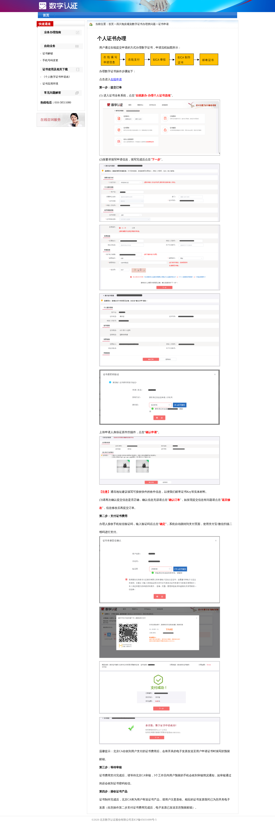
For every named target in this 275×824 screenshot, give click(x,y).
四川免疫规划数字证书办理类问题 (136, 24)
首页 (46, 15)
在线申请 (116, 79)
